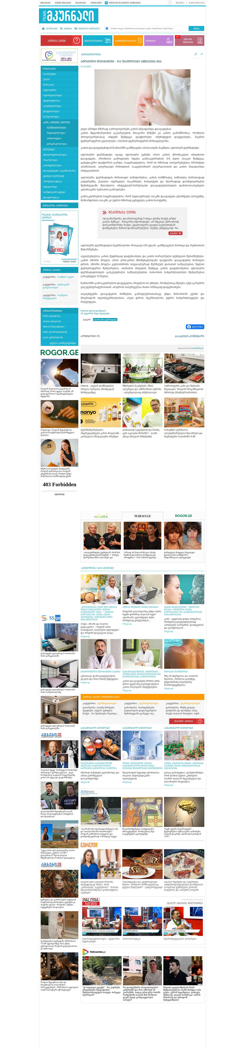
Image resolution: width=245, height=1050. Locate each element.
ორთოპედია (54, 138)
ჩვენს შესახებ (63, 3)
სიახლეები (49, 74)
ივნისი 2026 (69, 262)
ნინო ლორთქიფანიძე (55, 332)
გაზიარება (197, 327)
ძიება (196, 29)
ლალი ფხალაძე (52, 321)
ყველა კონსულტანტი (63, 343)
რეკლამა (80, 3)
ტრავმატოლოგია (57, 143)
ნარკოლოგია (51, 116)
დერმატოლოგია (56, 127)
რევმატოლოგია (56, 132)
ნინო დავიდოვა (51, 316)
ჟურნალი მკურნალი (89, 29)
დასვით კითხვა (183, 721)
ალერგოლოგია (52, 106)
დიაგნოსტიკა (51, 197)
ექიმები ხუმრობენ (53, 176)
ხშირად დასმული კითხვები (125, 3)
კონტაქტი (96, 3)
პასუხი (174, 233)
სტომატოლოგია (52, 95)
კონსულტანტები (52, 311)
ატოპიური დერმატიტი (105, 319)
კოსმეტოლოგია (52, 165)
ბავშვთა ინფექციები (55, 297)
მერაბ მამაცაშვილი (53, 326)
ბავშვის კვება (66, 276)
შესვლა (180, 3)
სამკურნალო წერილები (95, 728)
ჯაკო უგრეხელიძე (53, 337)
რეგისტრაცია (197, 3)
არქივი (47, 262)
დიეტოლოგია (51, 111)
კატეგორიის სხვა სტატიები (97, 568)
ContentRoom (190, 348)
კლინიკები (51, 29)
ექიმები (67, 29)
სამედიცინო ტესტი (54, 192)
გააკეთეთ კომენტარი (189, 336)
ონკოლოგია (50, 160)
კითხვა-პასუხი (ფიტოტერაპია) (101, 697)
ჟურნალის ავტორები (55, 206)
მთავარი (45, 3)
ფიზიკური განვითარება (56, 286)
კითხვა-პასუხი (51, 270)
